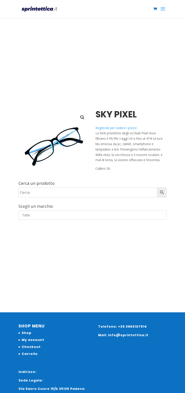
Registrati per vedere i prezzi (116, 128)
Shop (26, 333)
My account (33, 340)
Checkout (31, 347)
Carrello (30, 354)
